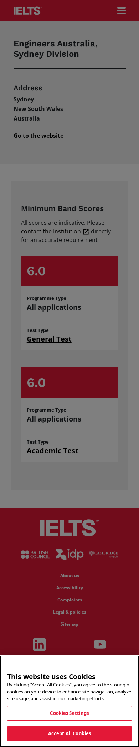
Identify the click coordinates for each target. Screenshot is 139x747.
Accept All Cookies (69, 733)
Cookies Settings (69, 713)
